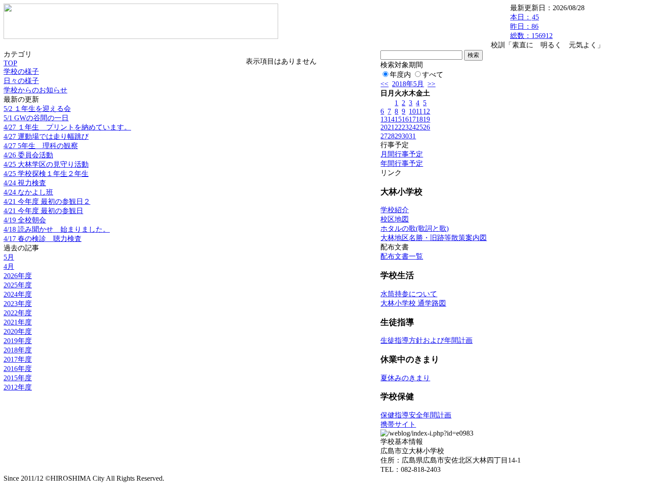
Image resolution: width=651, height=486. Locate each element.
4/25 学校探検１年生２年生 (46, 173)
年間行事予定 (401, 163)
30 (405, 136)
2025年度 (18, 285)
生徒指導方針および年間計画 (426, 340)
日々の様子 (21, 80)
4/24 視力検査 (25, 183)
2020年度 (18, 331)
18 (419, 119)
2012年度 (18, 387)
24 (412, 127)
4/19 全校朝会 (25, 220)
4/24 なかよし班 (28, 192)
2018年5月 (408, 84)
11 (419, 111)
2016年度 (18, 368)
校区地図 (394, 219)
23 (405, 127)
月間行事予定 (401, 154)
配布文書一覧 (401, 256)
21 (391, 127)
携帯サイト (398, 424)
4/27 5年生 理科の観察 (41, 145)
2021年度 (18, 322)
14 (391, 119)
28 (391, 136)
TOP (10, 63)
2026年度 (18, 275)
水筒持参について (408, 294)
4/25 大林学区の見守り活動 (46, 164)
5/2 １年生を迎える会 (37, 108)
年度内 (400, 74)
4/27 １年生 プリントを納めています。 (67, 127)
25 (419, 127)
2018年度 (18, 350)
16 (405, 119)
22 (398, 127)
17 (412, 119)
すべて (432, 74)
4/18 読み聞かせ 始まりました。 (57, 229)
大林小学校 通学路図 (413, 303)
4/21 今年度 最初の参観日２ (47, 201)
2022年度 (18, 313)
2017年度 (18, 359)
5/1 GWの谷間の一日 (36, 118)
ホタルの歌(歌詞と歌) (414, 228)
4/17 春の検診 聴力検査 (42, 238)
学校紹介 (394, 210)
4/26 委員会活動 (28, 155)
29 (398, 136)
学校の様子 (21, 71)
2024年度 (18, 294)
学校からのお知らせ (35, 90)
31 (412, 136)
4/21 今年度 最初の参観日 (43, 210)
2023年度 (18, 303)
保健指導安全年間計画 (415, 415)
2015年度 (18, 378)
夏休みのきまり (405, 378)
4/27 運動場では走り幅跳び (46, 136)
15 (398, 119)
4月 (9, 266)
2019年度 (18, 340)
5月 (9, 257)
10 (412, 111)
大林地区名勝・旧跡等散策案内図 (433, 237)
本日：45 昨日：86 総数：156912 (531, 26)
